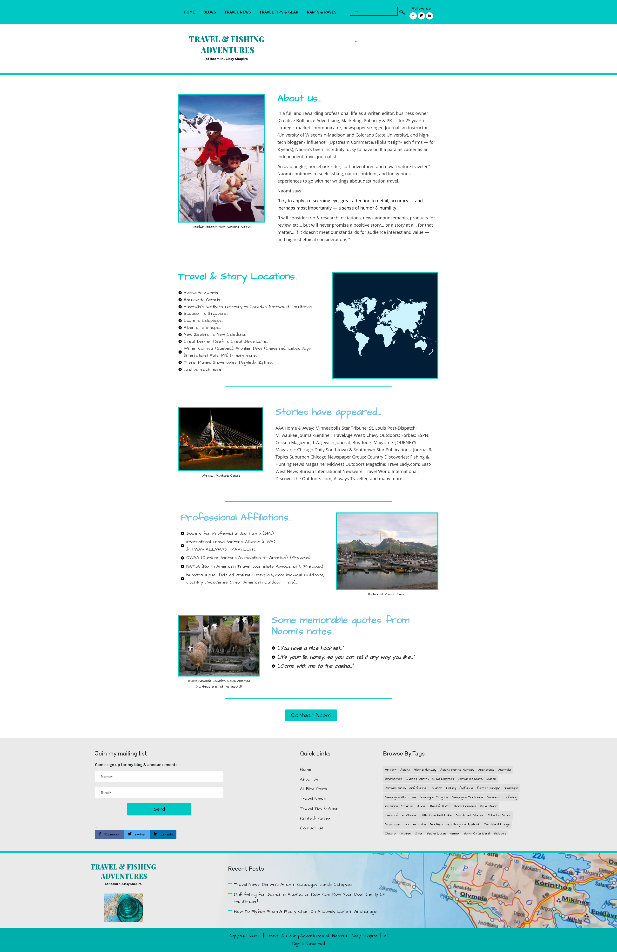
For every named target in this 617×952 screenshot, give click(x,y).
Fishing (451, 788)
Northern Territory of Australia (455, 824)
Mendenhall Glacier (470, 815)
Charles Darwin (417, 778)
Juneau (421, 806)
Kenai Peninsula (465, 806)
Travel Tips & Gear (278, 12)
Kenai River (488, 806)
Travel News (237, 12)
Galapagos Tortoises (467, 797)
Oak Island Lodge (497, 824)
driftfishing (417, 788)
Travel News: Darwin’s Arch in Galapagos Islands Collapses (293, 884)
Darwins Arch (395, 788)
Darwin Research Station (477, 778)
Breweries (393, 778)
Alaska (405, 769)
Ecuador (436, 788)
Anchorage (486, 769)
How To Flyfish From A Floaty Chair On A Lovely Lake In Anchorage (305, 911)
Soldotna (500, 833)
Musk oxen (393, 824)
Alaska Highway (425, 769)
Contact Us (311, 828)
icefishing (510, 797)
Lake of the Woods (400, 815)
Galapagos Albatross (400, 797)
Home (189, 12)
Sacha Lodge (437, 833)
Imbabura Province (399, 806)
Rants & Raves (321, 12)
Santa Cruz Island (477, 833)
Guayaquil (493, 797)
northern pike (415, 824)
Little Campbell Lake (436, 815)
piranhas (405, 833)
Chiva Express (443, 778)
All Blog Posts (313, 789)
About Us (309, 779)
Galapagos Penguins (434, 797)
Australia (504, 769)
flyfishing (466, 788)
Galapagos (511, 788)
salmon (455, 833)
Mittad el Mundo (499, 815)
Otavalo (390, 833)
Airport (390, 769)
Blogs (209, 12)
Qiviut (419, 833)
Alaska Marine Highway (457, 769)
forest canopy (488, 788)
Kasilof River (440, 806)
